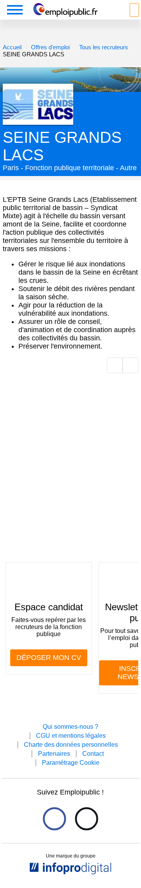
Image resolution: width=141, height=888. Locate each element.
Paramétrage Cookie (70, 762)
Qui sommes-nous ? (70, 726)
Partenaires (54, 753)
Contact (93, 753)
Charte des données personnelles (71, 744)
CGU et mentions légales (71, 735)
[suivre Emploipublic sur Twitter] (86, 818)
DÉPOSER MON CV (48, 658)
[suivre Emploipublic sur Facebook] (54, 818)
